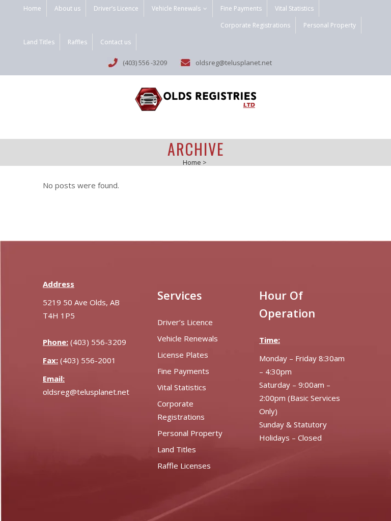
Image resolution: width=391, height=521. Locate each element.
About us (67, 8)
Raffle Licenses (184, 465)
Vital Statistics (294, 8)
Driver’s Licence (116, 8)
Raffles (77, 42)
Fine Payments (241, 8)
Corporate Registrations (255, 25)
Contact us (115, 42)
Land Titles (38, 42)
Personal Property (329, 25)
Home (32, 8)
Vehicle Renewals (176, 8)
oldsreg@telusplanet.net (86, 392)
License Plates (182, 355)
